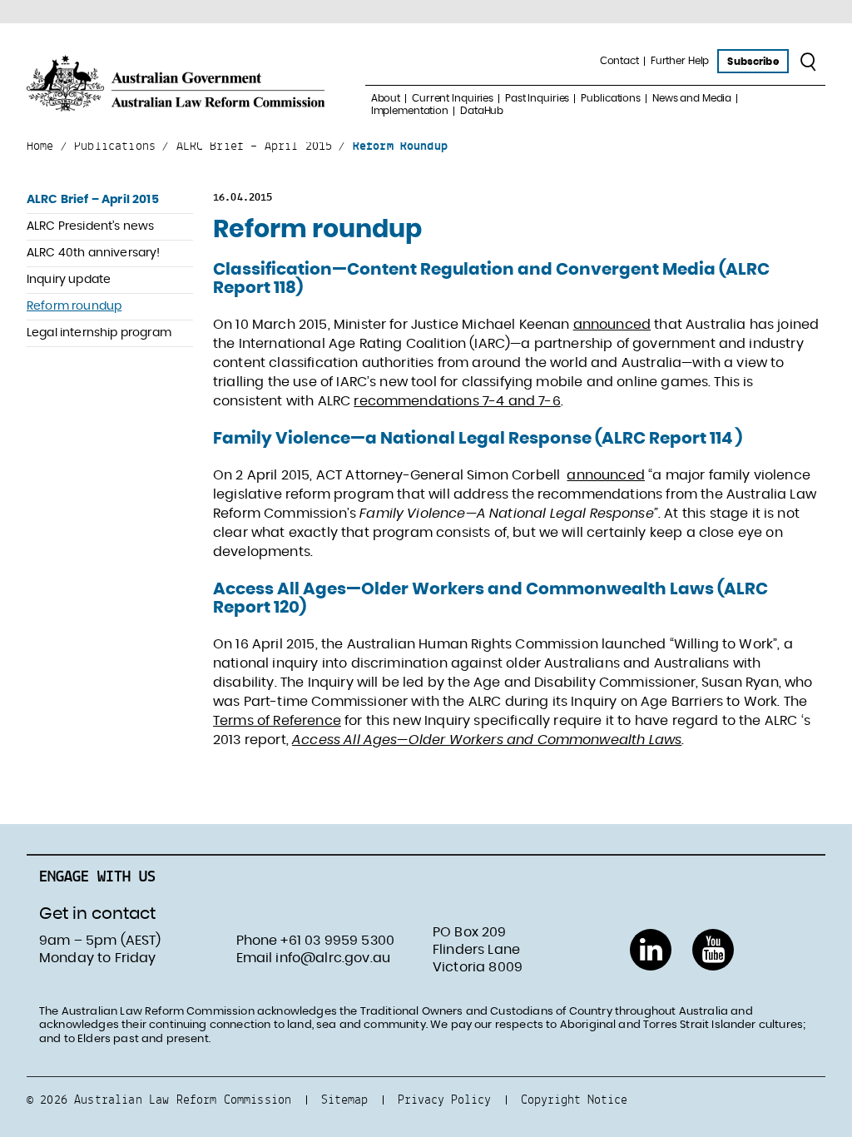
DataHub (481, 111)
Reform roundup (74, 306)
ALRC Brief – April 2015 (93, 200)
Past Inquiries (537, 98)
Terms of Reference (277, 720)
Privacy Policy (444, 1099)
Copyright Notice (574, 1099)
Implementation (409, 111)
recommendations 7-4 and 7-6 (457, 401)
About (385, 98)
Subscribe (752, 62)
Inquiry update (69, 279)
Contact (619, 61)
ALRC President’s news (90, 226)
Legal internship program (99, 333)
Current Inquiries (452, 98)
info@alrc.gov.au (332, 958)
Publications (611, 98)
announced (612, 324)
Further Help (680, 61)
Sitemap (344, 1099)
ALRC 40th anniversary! (94, 253)
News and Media (691, 98)
